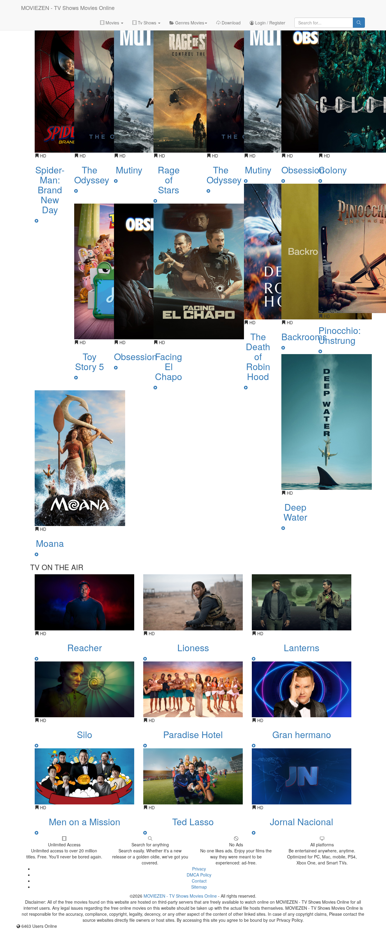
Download (230, 23)
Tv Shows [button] (147, 23)
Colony (332, 169)
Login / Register (269, 23)
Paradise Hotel (193, 734)
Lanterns (301, 647)
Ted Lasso (193, 821)
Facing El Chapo (168, 366)
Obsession (135, 356)
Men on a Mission (84, 821)
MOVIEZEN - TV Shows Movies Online (68, 7)
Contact (199, 881)
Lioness (193, 647)
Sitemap (199, 887)
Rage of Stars (169, 179)
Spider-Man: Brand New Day (50, 189)
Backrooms (304, 336)
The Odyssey (91, 174)
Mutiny (129, 169)
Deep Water (295, 511)
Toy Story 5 (89, 361)
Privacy (199, 869)
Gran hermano (301, 734)
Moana (50, 543)
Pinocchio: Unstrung (339, 335)
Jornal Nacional (301, 821)
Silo (84, 734)
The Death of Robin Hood (258, 356)
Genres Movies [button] (189, 23)
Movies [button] (112, 23)
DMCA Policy (199, 875)
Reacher (84, 647)
